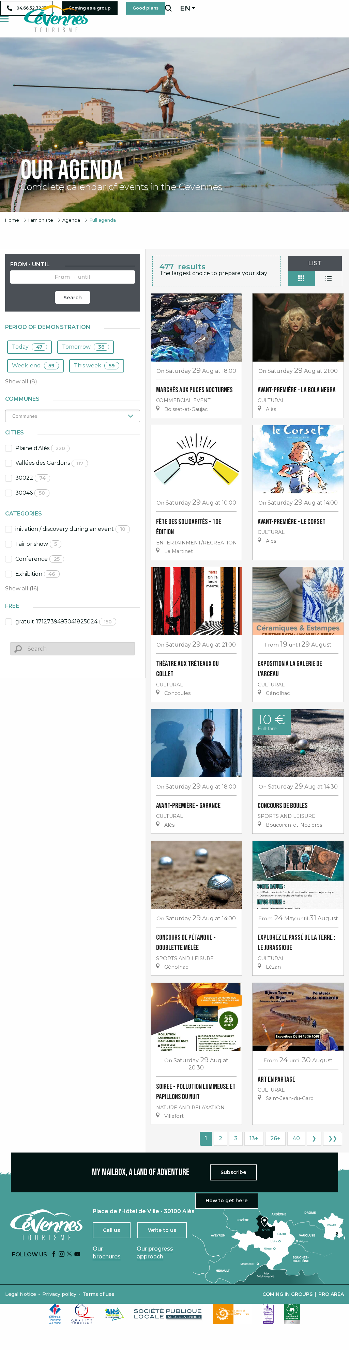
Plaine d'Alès (40, 448)
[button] (168, 8)
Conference (37, 559)
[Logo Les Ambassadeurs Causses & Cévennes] (268, 1314)
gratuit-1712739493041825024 (63, 621)
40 (296, 1138)
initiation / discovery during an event (70, 529)
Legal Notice (20, 1294)
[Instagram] (61, 1254)
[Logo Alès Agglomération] (114, 1314)
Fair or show (36, 544)
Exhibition (35, 574)
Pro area (331, 1294)
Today (27, 347)
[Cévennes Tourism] (56, 18)
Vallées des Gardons (49, 463)
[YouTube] (77, 1254)
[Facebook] (53, 1254)
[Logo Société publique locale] (168, 1314)
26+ (275, 1138)
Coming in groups (287, 1294)
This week (94, 365)
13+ (253, 1138)
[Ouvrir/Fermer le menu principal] (4, 19)
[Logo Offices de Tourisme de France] (55, 1314)
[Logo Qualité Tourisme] (82, 1314)
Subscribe (233, 1172)
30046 (30, 493)
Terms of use (98, 1294)
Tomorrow (83, 347)
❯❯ (332, 1138)
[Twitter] (69, 1254)
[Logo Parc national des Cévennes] (233, 1314)
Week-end (33, 365)
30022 (30, 478)
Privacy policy (59, 1294)
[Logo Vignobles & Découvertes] (292, 1314)
